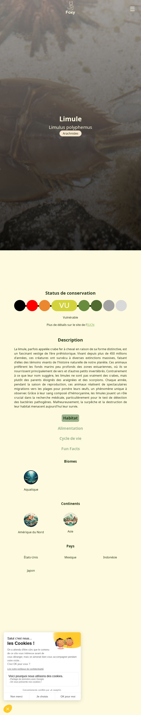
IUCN (90, 325)
